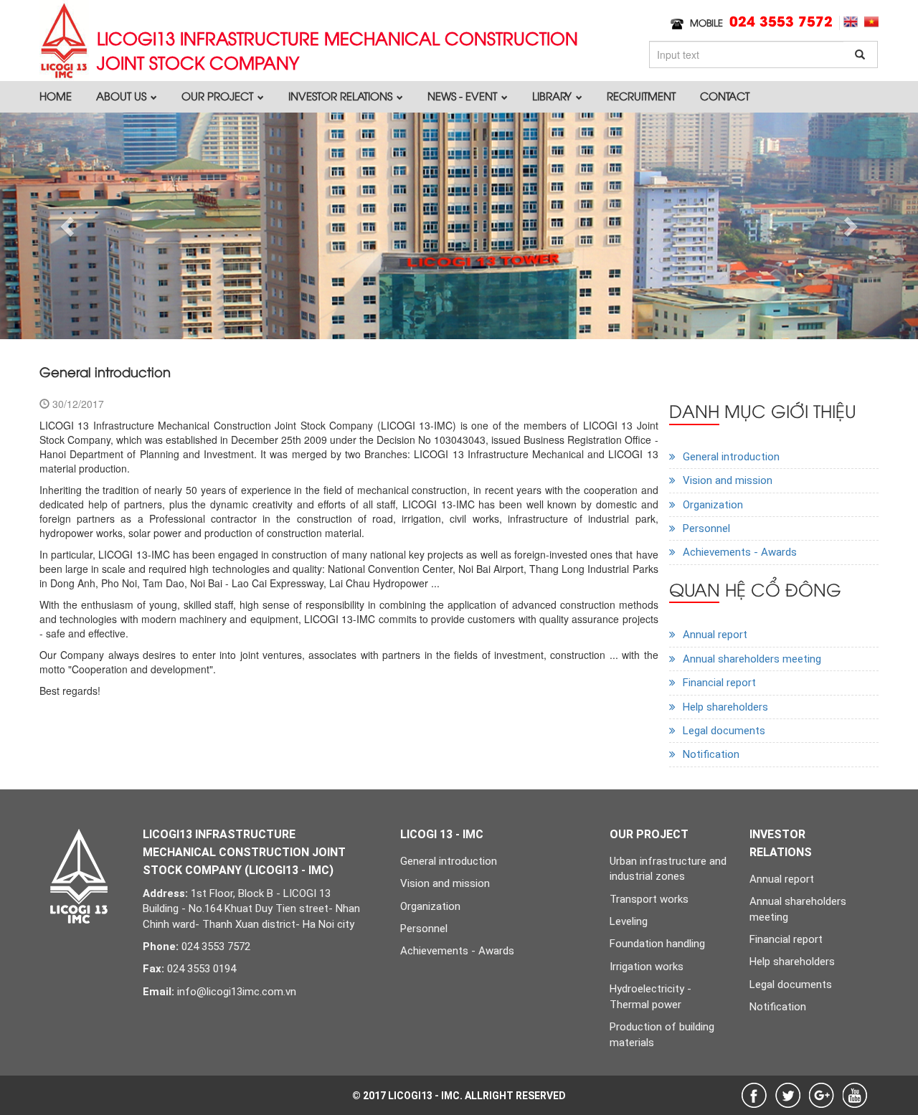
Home (55, 95)
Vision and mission (727, 480)
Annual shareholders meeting (752, 659)
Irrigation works (646, 966)
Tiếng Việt (871, 21)
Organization (713, 504)
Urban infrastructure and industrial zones (668, 869)
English (850, 21)
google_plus (821, 1095)
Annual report (715, 634)
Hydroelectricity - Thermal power (650, 996)
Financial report (719, 682)
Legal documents (724, 730)
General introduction (731, 456)
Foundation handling (657, 943)
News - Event (463, 95)
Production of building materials (662, 1034)
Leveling (629, 921)
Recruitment (641, 95)
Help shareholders (725, 707)
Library (553, 95)
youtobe (855, 1095)
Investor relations (341, 95)
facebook (754, 1095)
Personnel (706, 528)
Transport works (649, 899)
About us (122, 95)
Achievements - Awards (740, 552)
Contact (724, 95)
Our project (218, 95)
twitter (787, 1095)
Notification (711, 754)
